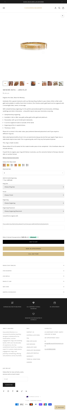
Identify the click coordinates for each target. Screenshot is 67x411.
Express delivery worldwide (12, 306)
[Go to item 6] (33, 83)
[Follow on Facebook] (4, 391)
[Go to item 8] (44, 83)
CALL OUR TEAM (33, 254)
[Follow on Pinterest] (13, 391)
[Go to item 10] (55, 83)
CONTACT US (30, 332)
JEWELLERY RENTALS (33, 353)
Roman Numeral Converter (11, 157)
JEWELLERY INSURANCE (33, 350)
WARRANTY (30, 356)
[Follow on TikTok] (22, 391)
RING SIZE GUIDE (32, 341)
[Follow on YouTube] (17, 391)
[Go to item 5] (27, 83)
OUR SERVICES (31, 344)
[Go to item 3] (16, 83)
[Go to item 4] (22, 83)
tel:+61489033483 (50, 349)
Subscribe (9, 385)
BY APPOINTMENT (54, 306)
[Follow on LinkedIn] (26, 391)
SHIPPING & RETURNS (33, 335)
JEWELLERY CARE (32, 347)
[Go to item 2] (10, 83)
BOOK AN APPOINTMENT (33, 248)
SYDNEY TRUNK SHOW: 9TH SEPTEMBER (33, 1)
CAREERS (29, 362)
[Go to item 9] (49, 83)
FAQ (28, 338)
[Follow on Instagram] (8, 391)
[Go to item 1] (5, 83)
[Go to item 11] (61, 83)
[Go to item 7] (38, 83)
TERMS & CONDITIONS (33, 359)
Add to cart (33, 242)
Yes (8, 180)
